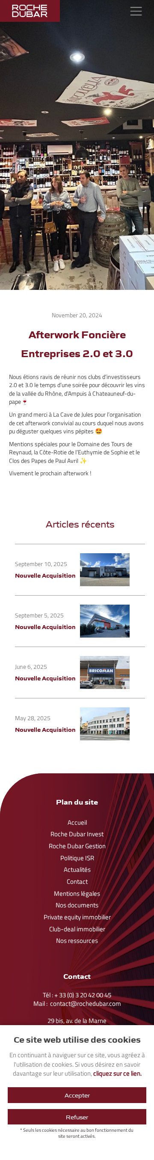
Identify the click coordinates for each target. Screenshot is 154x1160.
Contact (77, 881)
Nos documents (77, 905)
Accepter (77, 1095)
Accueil (77, 822)
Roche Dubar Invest (77, 834)
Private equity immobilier (77, 917)
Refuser (77, 1117)
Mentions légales (77, 893)
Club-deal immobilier (77, 929)
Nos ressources (77, 940)
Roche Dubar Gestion (77, 846)
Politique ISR (77, 858)
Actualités (77, 869)
